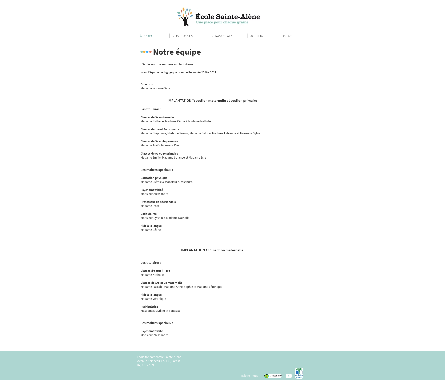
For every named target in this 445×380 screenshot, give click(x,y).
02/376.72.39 (145, 365)
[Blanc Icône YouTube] (288, 375)
